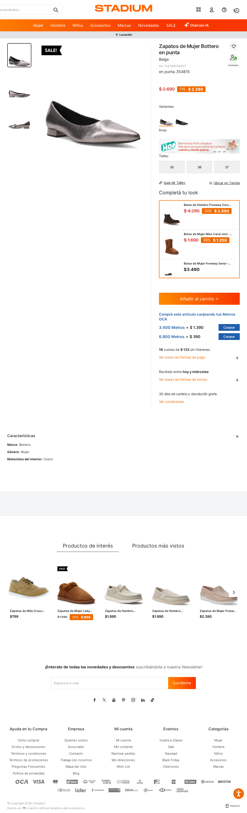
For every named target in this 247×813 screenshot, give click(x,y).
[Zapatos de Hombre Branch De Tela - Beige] (171, 585)
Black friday (170, 760)
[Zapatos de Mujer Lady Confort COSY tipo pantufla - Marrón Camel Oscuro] (76, 585)
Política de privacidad (28, 773)
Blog (76, 773)
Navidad (171, 753)
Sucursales (76, 747)
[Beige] (166, 118)
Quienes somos (76, 740)
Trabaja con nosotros (76, 760)
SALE (171, 25)
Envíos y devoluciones (28, 747)
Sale (171, 747)
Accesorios (100, 25)
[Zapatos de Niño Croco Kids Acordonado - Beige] (28, 585)
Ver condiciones (171, 402)
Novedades (148, 25)
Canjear (229, 327)
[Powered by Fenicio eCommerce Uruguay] (232, 805)
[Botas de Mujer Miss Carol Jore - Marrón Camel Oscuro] (171, 245)
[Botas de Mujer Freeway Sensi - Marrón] (171, 275)
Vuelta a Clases (171, 740)
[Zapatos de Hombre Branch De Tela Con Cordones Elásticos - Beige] (124, 585)
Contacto (233, 65)
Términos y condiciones (28, 753)
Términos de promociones (28, 760)
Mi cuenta (123, 740)
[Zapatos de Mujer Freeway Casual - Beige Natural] (218, 585)
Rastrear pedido (123, 753)
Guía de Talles (174, 182)
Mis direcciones (123, 760)
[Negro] (182, 118)
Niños (78, 25)
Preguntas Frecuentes (28, 766)
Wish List (123, 766)
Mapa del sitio (76, 766)
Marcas (124, 25)
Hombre (58, 25)
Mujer (38, 25)
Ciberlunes (171, 766)
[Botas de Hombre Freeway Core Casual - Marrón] (171, 216)
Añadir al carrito (197, 299)
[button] (55, 9)
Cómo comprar (29, 740)
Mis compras (123, 747)
